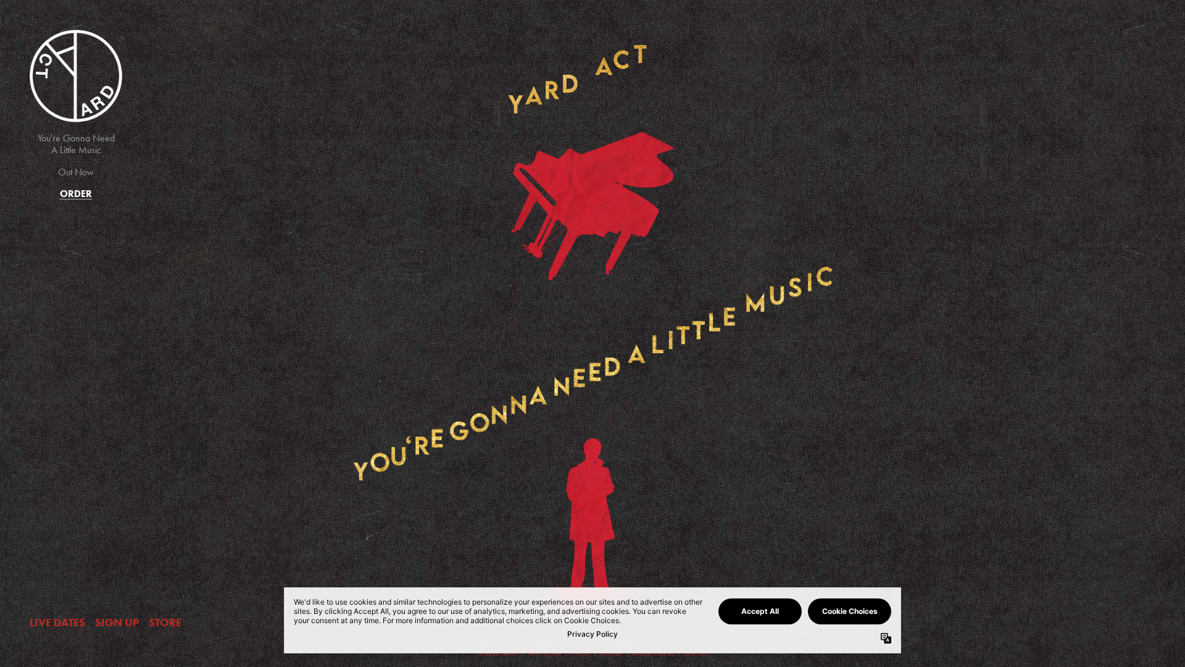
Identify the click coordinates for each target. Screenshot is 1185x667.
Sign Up (117, 622)
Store (165, 622)
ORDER (76, 193)
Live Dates (57, 622)
